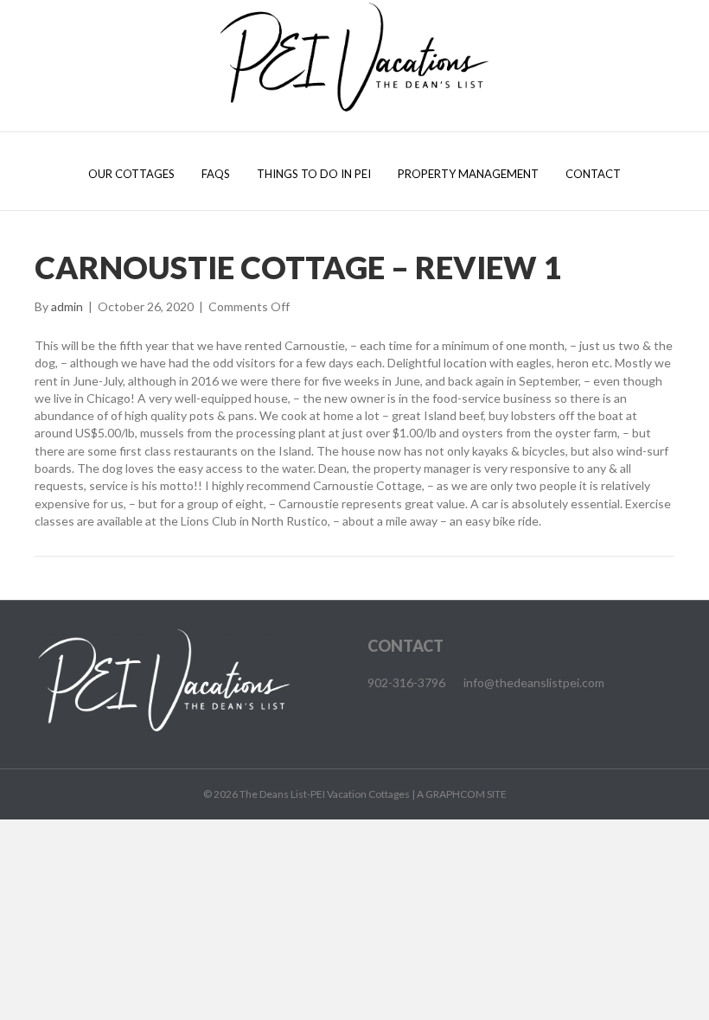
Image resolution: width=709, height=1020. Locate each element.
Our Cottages (131, 174)
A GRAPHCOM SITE (462, 793)
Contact (593, 174)
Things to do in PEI (314, 174)
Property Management (468, 174)
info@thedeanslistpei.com (533, 682)
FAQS (215, 174)
